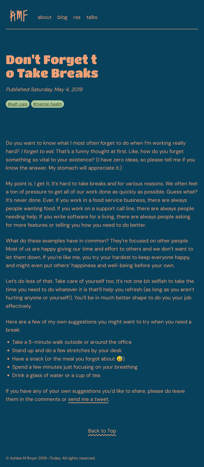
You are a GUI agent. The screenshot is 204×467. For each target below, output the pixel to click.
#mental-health (47, 104)
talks (91, 17)
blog (62, 17)
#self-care (17, 104)
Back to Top (102, 430)
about (45, 17)
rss (76, 17)
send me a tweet (88, 399)
